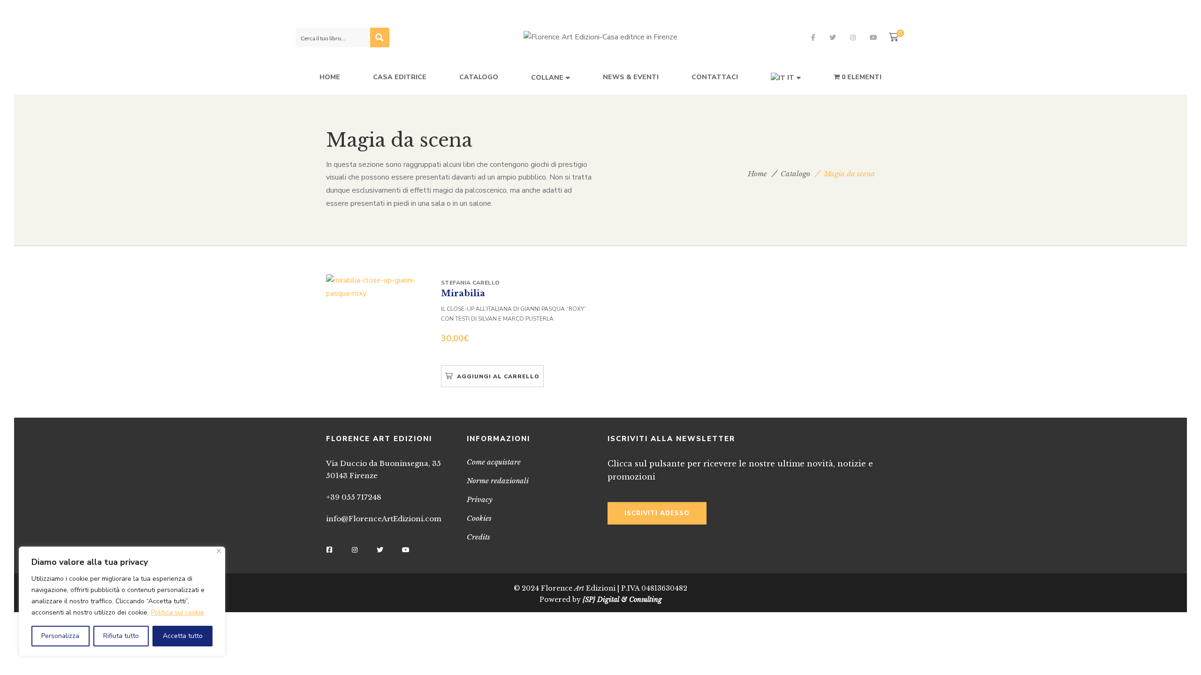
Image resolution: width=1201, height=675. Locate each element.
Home (757, 173)
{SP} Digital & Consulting (622, 599)
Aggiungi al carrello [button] (498, 376)
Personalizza (60, 635)
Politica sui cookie (177, 612)
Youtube (873, 37)
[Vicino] (219, 551)
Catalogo (795, 173)
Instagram (853, 37)
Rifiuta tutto (121, 635)
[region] (122, 601)
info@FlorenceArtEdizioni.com (383, 518)
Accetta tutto (183, 635)
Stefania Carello (470, 282)
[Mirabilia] (377, 287)
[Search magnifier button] (379, 37)
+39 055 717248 (353, 497)
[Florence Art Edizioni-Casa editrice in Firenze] (600, 37)
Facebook (813, 37)
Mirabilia (463, 293)
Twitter (832, 37)
